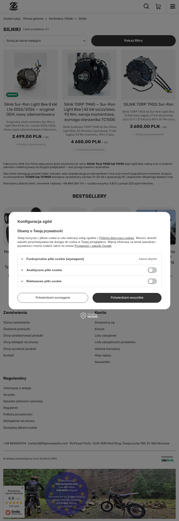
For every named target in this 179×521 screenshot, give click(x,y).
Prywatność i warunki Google (93, 245)
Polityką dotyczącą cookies (116, 237)
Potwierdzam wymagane (53, 297)
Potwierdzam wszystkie (127, 297)
